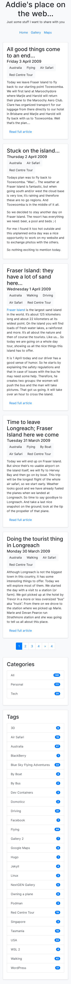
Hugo (15, 857)
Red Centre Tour (21, 75)
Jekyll (15, 866)
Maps (48, 32)
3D (13, 728)
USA (14, 940)
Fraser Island (16, 310)
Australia (15, 67)
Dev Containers (22, 792)
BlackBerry (18, 755)
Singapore (18, 922)
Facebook (18, 820)
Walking (32, 295)
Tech (14, 693)
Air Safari (46, 67)
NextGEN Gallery (23, 885)
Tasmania (17, 931)
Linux (14, 875)
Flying (31, 67)
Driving (48, 295)
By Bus (15, 783)
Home (23, 32)
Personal (17, 684)
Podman (17, 903)
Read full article (20, 132)
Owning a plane (22, 894)
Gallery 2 (17, 838)
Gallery (36, 32)
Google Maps (20, 848)
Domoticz (18, 802)
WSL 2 (15, 949)
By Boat (45, 447)
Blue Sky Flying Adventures (30, 765)
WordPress (18, 968)
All (12, 675)
